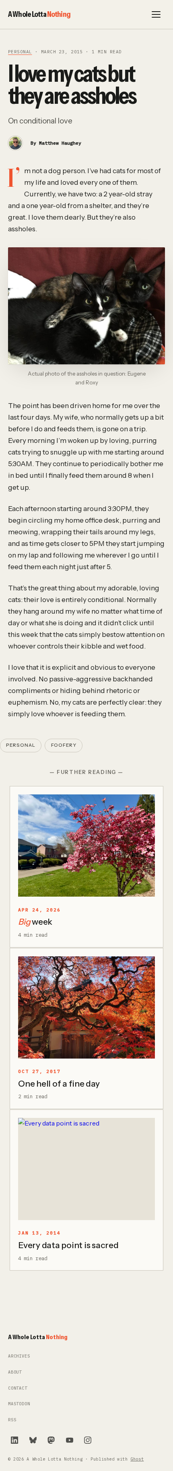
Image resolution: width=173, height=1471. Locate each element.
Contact (17, 1388)
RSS (12, 1420)
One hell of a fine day (59, 1084)
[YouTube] (69, 1440)
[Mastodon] (51, 1440)
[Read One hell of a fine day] (86, 1007)
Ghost (137, 1459)
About (15, 1372)
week (35, 922)
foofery (63, 745)
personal (20, 52)
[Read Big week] (86, 845)
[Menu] (156, 14)
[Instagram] (87, 1440)
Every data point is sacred (68, 1245)
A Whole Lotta (39, 14)
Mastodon (19, 1403)
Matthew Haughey (60, 143)
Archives (19, 1356)
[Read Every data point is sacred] (86, 1169)
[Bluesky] (33, 1440)
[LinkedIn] (14, 1440)
